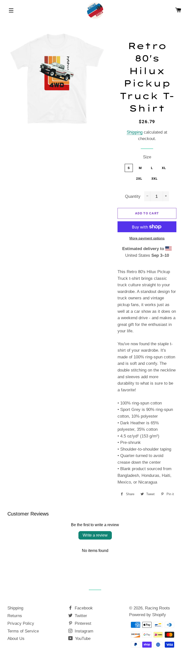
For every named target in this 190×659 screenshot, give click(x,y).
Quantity (133, 196)
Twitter (80, 615)
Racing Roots (157, 608)
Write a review (95, 535)
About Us (15, 638)
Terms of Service (23, 631)
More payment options (147, 238)
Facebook (83, 608)
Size (147, 157)
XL (164, 168)
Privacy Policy (20, 623)
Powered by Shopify (147, 614)
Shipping (134, 132)
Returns (14, 615)
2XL (139, 178)
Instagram (83, 631)
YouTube (82, 638)
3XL (154, 178)
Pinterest (82, 623)
